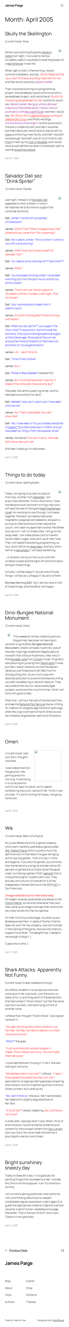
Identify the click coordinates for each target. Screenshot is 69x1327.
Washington (48, 663)
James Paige (14, 5)
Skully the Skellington (28, 33)
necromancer (15, 63)
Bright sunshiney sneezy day (23, 1165)
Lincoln (38, 659)
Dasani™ (13, 427)
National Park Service (32, 704)
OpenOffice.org (40, 115)
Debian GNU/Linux (16, 119)
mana (8, 134)
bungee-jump (19, 659)
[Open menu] (62, 6)
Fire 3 (8, 142)
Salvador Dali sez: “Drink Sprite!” (24, 178)
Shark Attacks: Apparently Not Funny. (33, 972)
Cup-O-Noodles (37, 142)
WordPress (58, 1320)
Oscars (9, 903)
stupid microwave (24, 150)
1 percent (48, 873)
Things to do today (25, 474)
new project (23, 550)
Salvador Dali (40, 200)
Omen (11, 741)
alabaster (38, 497)
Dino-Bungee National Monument (29, 615)
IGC (55, 885)
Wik (9, 828)
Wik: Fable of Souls (16, 850)
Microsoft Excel (34, 112)
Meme (18, 903)
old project (36, 546)
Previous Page (16, 1250)
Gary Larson (55, 1129)
